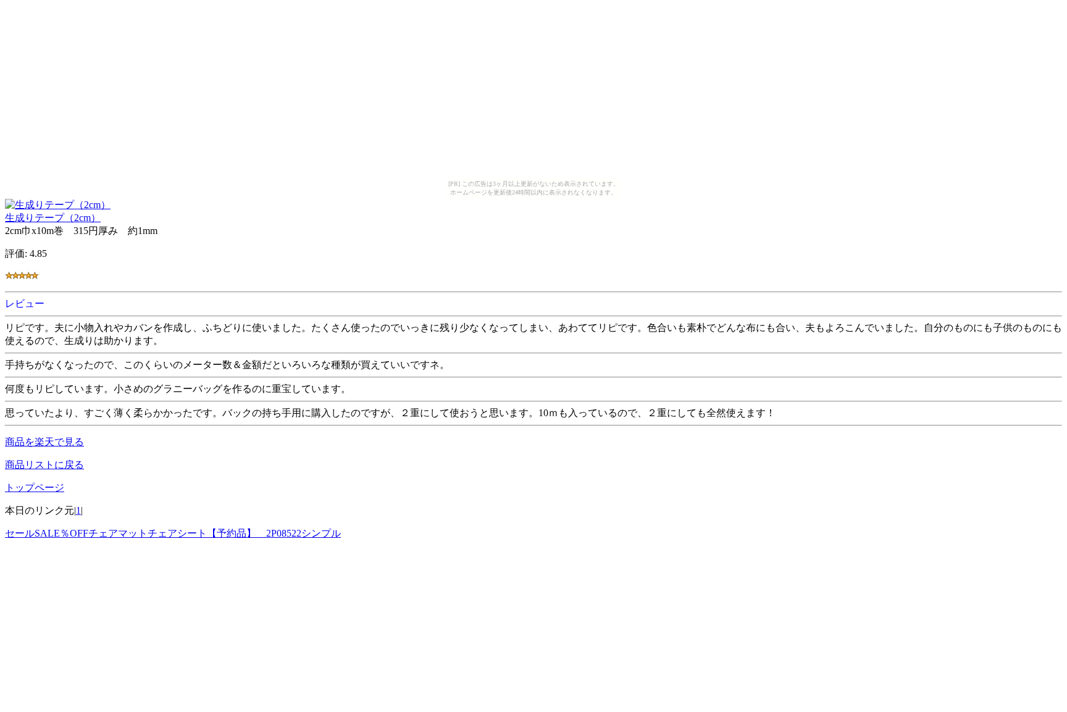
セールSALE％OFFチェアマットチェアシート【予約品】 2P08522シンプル (173, 533)
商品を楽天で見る (44, 442)
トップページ (34, 487)
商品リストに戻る (44, 464)
